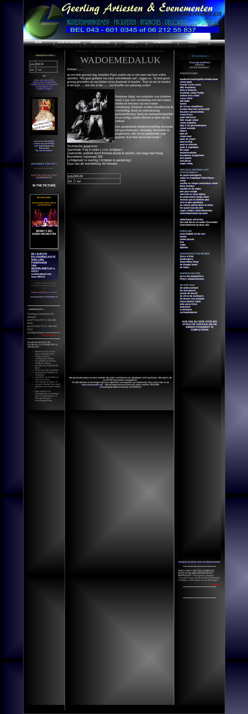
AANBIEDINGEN (162, 42)
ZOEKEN (193, 42)
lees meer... (216, 584)
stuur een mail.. (41, 335)
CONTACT (131, 42)
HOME (38, 42)
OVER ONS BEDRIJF (69, 42)
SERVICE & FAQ (100, 42)
